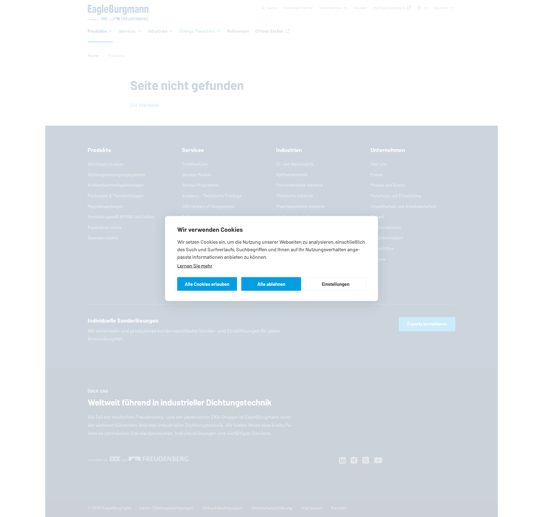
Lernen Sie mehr (194, 266)
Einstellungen (335, 284)
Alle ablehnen (271, 284)
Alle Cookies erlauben (207, 284)
